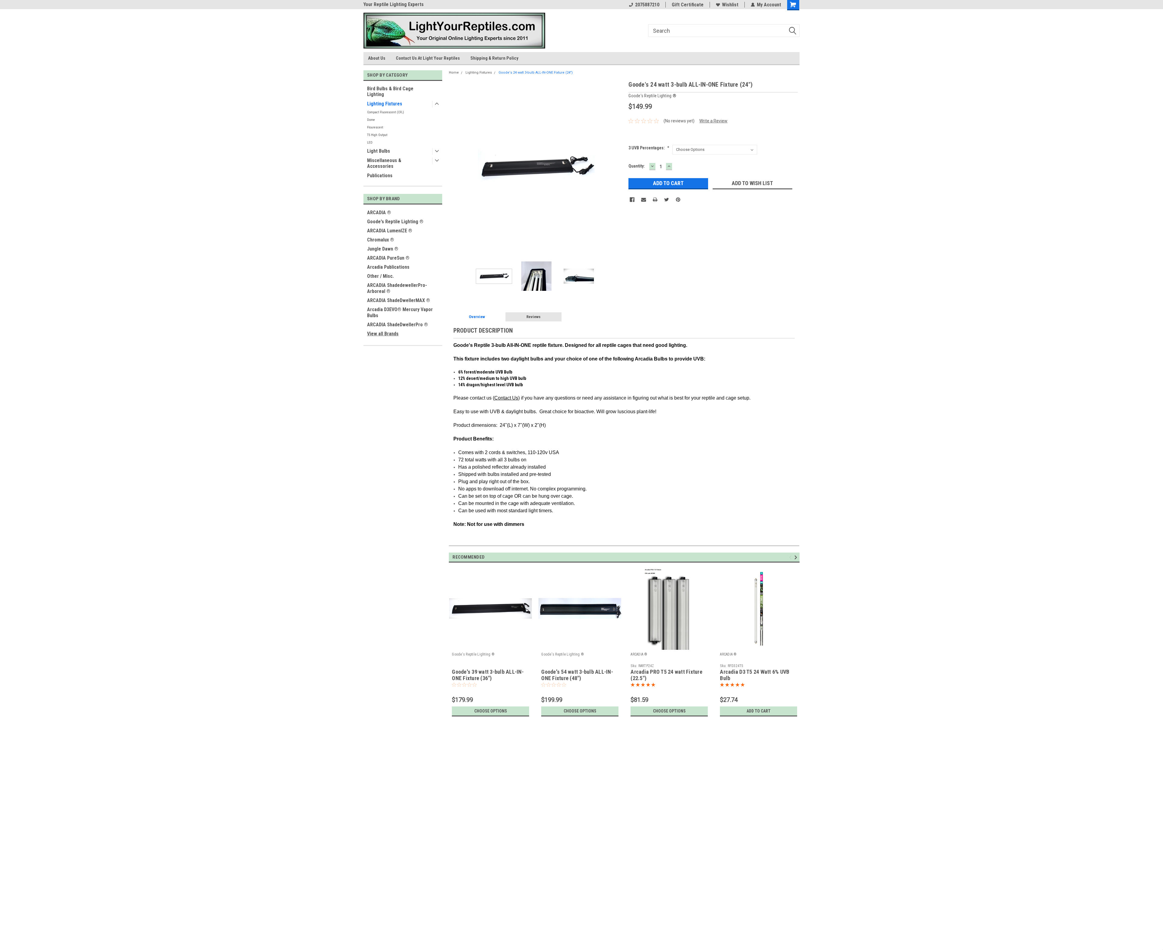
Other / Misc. (380, 276)
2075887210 (647, 5)
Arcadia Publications (388, 267)
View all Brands (383, 334)
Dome (371, 120)
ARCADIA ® (379, 212)
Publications (380, 175)
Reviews (533, 316)
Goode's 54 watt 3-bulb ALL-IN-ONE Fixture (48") (577, 675)
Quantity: (636, 166)
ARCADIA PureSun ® (388, 258)
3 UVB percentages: (648, 147)
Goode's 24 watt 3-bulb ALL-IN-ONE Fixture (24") (536, 73)
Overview (477, 316)
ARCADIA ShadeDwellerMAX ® (398, 300)
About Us (376, 58)
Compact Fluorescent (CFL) (385, 112)
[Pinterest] (678, 199)
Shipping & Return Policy (494, 58)
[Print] (655, 199)
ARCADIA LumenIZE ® (389, 231)
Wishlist (730, 5)
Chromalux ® (380, 240)
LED (370, 142)
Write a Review (713, 120)
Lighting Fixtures (384, 104)
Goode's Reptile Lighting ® (395, 221)
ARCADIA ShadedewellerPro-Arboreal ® (397, 288)
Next (618, 167)
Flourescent (375, 127)
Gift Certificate (688, 5)
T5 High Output (377, 135)
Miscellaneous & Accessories (384, 163)
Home (454, 73)
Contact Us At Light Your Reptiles (428, 58)
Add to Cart (758, 711)
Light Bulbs (378, 151)
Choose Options (490, 711)
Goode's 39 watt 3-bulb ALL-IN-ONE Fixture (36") (488, 675)
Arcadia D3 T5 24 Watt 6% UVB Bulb (754, 675)
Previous (455, 167)
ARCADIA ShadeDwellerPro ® (397, 324)
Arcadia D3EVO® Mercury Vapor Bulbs (400, 312)
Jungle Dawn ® (382, 249)
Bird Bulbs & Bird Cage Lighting (390, 91)
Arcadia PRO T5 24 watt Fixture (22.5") (666, 675)
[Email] (643, 199)
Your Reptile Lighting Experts (393, 4)
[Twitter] (666, 199)
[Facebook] (632, 199)
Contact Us (506, 397)
